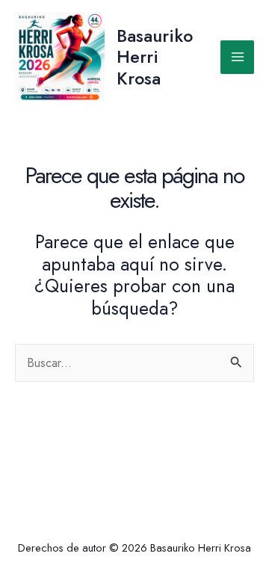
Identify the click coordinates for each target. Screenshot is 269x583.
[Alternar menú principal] (237, 57)
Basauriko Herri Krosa (155, 57)
